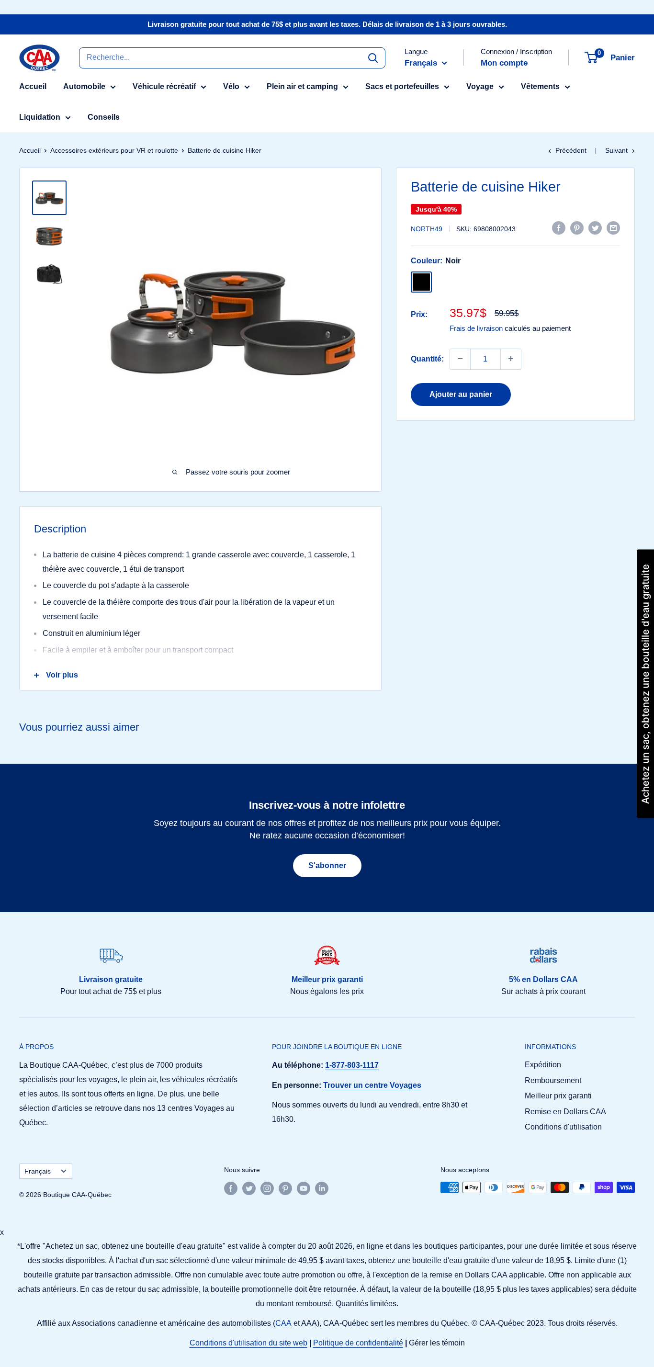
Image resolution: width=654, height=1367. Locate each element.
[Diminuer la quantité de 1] (460, 359)
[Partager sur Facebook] (558, 228)
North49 (426, 228)
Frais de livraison (476, 328)
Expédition (543, 1065)
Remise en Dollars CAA (565, 1111)
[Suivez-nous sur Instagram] (267, 1188)
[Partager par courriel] (613, 228)
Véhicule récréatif (164, 86)
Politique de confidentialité (358, 1343)
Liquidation (39, 117)
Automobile (84, 86)
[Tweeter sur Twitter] (595, 228)
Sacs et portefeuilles (402, 86)
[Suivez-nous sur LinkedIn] (321, 1188)
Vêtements (540, 86)
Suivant (616, 150)
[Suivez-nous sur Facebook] (230, 1188)
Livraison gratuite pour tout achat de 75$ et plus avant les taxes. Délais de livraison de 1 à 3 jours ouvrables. (327, 24)
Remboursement (553, 1080)
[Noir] (421, 281)
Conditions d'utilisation (563, 1127)
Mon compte (504, 63)
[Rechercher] (373, 57)
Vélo (231, 86)
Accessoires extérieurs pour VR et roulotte (114, 150)
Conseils (104, 117)
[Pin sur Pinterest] (577, 228)
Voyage (480, 86)
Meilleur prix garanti (558, 1096)
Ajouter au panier (460, 394)
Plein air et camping (302, 86)
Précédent (570, 150)
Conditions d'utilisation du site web (248, 1343)
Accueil (32, 86)
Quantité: (427, 358)
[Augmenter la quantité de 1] (511, 359)
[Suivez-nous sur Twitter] (249, 1188)
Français (37, 1171)
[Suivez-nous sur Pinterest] (285, 1188)
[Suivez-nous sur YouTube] (303, 1188)
